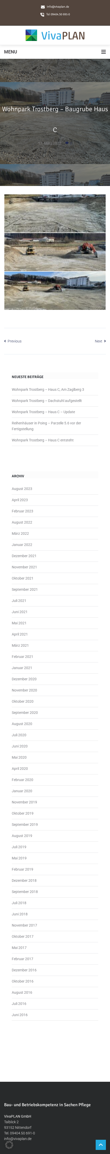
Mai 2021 (19, 623)
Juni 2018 (20, 914)
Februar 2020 (22, 780)
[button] (9, 1145)
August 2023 (22, 489)
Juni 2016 (20, 1015)
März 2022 (20, 533)
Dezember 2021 (24, 556)
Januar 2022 (22, 545)
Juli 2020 (19, 735)
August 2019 (22, 836)
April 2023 (20, 500)
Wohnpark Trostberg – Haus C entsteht (43, 440)
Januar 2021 (22, 668)
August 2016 (22, 992)
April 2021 (20, 634)
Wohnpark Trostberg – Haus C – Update (43, 412)
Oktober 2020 (23, 701)
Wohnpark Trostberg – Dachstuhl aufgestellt (47, 401)
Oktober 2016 (23, 981)
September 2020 (25, 713)
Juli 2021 (19, 601)
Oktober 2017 (23, 936)
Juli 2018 (19, 903)
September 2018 (25, 892)
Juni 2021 (20, 612)
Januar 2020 (22, 791)
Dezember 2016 (24, 970)
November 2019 (24, 802)
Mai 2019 (19, 858)
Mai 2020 (19, 757)
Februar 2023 (22, 511)
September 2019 (25, 825)
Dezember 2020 (24, 679)
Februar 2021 (22, 657)
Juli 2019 (19, 847)
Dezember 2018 (24, 880)
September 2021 (25, 589)
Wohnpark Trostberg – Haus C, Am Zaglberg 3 (48, 389)
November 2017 (24, 925)
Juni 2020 (20, 746)
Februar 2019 (22, 869)
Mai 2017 (19, 948)
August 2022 (22, 522)
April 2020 (20, 769)
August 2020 (22, 724)
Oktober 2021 (23, 578)
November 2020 (24, 690)
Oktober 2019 (23, 813)
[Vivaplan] (55, 35)
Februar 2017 (22, 959)
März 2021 (20, 645)
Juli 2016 (19, 1004)
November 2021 (24, 567)
